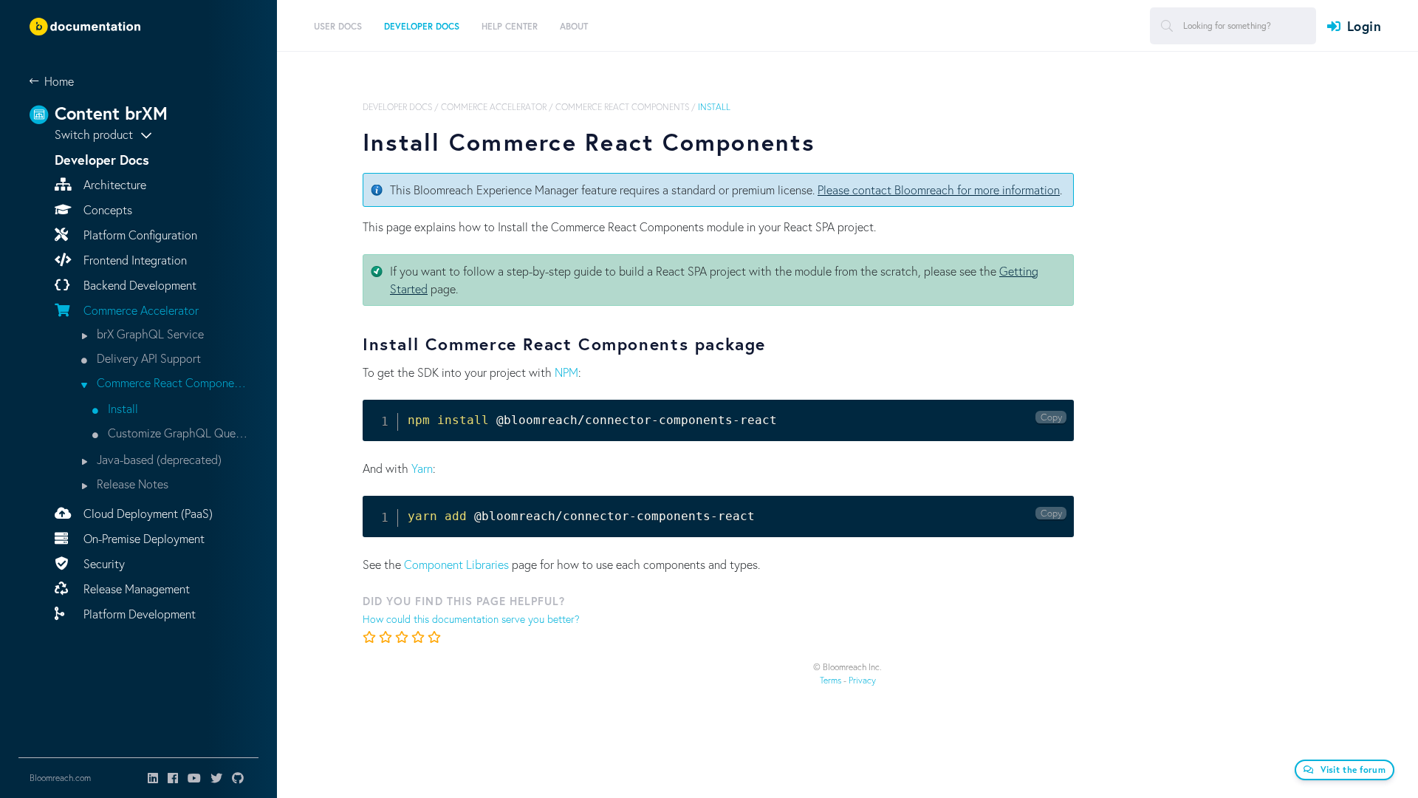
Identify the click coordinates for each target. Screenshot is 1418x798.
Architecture (113, 184)
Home (59, 81)
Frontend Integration (134, 259)
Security (103, 563)
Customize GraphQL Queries (176, 432)
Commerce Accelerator (140, 310)
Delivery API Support (147, 358)
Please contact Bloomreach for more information (939, 189)
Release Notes (131, 483)
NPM (566, 372)
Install (121, 408)
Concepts (106, 209)
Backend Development (138, 285)
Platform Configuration (139, 234)
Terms (830, 680)
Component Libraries (456, 564)
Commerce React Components (170, 382)
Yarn (422, 468)
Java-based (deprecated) (158, 459)
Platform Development (138, 613)
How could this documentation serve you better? (471, 619)
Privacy (862, 680)
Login (1364, 26)
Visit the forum (1353, 769)
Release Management (135, 588)
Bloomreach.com (60, 777)
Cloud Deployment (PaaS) (147, 513)
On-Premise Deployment (143, 538)
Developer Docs (397, 106)
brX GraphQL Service (149, 333)
